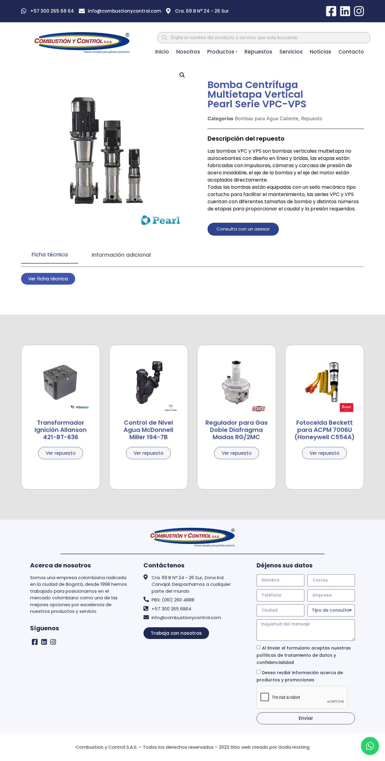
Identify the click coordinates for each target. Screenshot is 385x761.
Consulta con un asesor (243, 229)
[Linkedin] (44, 641)
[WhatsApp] (370, 746)
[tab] (49, 255)
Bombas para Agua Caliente (266, 118)
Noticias (320, 51)
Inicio (162, 51)
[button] (182, 75)
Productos (222, 51)
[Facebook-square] (34, 641)
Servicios (291, 51)
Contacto (351, 51)
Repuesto (311, 118)
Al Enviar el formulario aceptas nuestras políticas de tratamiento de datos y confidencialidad (304, 655)
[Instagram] (53, 641)
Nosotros (188, 51)
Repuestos (258, 51)
